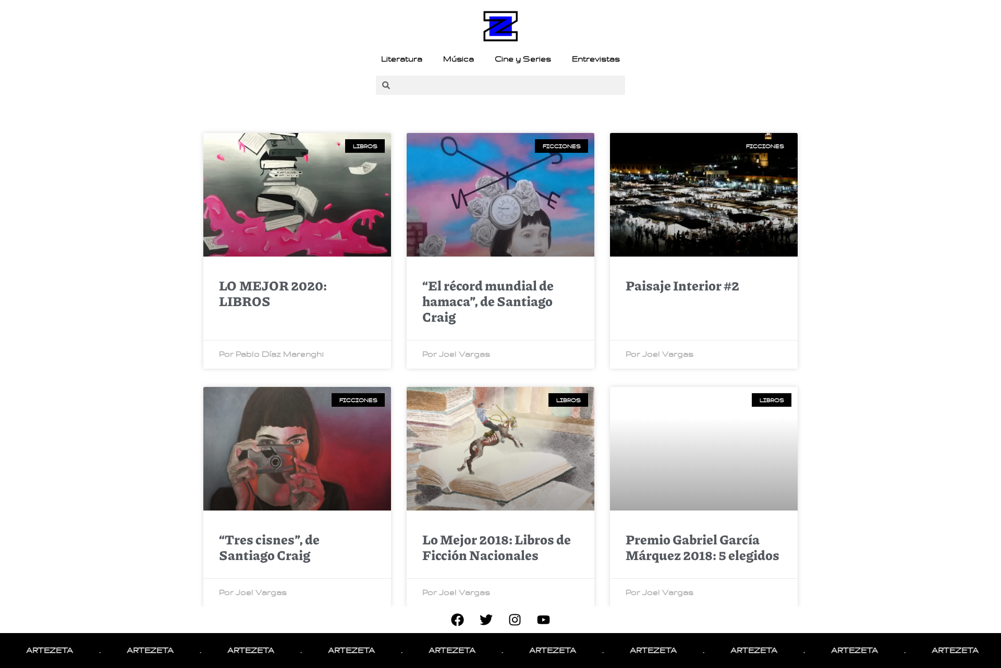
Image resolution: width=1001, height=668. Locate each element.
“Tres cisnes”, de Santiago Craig (269, 547)
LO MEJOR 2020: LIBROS (273, 293)
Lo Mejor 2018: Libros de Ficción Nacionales (496, 547)
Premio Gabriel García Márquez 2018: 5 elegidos (702, 547)
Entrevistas (596, 59)
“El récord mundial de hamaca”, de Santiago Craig (488, 301)
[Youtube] (544, 620)
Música (458, 59)
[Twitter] (486, 620)
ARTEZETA (30, 650)
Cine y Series (523, 59)
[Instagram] (515, 620)
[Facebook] (458, 620)
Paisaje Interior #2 (682, 285)
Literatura (401, 59)
